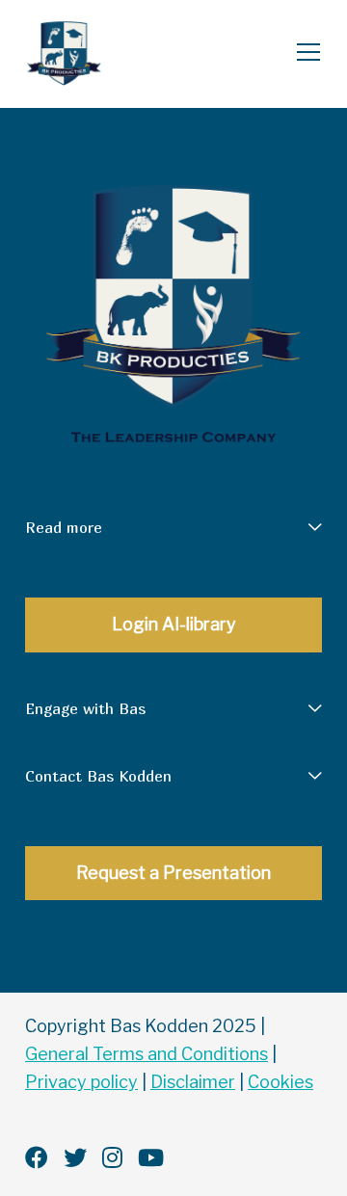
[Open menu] (300, 54)
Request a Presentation (173, 873)
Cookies (280, 1082)
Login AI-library (174, 624)
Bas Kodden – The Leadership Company (99, 54)
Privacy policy (81, 1082)
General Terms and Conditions (146, 1054)
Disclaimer (192, 1082)
